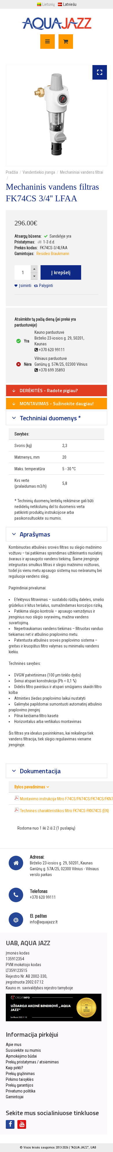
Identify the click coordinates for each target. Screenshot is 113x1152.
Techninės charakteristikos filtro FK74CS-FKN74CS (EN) (64, 810)
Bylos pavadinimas (29, 787)
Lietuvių (48, 4)
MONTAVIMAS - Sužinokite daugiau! (56, 403)
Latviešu (69, 4)
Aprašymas (34, 534)
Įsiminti (25, 285)
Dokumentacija (39, 771)
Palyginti (46, 285)
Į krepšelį (60, 272)
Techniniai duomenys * (49, 418)
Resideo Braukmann (53, 253)
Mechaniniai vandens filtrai (81, 172)
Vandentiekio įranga (39, 172)
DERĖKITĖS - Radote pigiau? (48, 390)
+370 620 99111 (43, 897)
